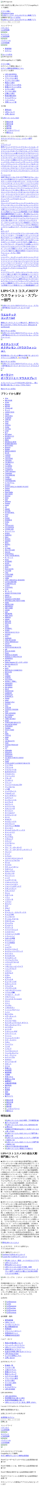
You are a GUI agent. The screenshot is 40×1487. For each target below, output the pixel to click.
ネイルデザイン (10, 98)
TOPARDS (9, 726)
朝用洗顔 (10, 214)
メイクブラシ (6, 272)
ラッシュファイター (12, 1038)
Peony (7, 653)
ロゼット (8, 1064)
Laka (6, 572)
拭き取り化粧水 (23, 216)
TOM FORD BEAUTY (13, 722)
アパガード (9, 780)
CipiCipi (7, 464)
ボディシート (11, 238)
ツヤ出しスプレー (22, 266)
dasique (7, 490)
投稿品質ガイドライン (13, 1349)
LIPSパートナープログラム (15, 1347)
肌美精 (7, 1090)
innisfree (7, 541)
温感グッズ (34, 285)
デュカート (9, 925)
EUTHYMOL (9, 512)
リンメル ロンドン (11, 1053)
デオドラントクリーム (9, 233)
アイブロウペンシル (8, 153)
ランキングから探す (12, 80)
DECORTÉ (9, 494)
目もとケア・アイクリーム (20, 227)
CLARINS (8, 466)
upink (7, 737)
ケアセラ (8, 856)
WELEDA (8, 752)
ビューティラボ (10, 981)
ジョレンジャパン (11, 882)
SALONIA (8, 679)
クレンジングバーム (11, 207)
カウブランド (10, 823)
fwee (6, 524)
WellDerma (8, 754)
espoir (7, 505)
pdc (6, 649)
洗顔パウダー (29, 212)
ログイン (8, 51)
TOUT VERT (9, 730)
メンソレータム (10, 1020)
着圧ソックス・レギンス (21, 248)
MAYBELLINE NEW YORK (15, 601)
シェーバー (31, 235)
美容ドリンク (9, 285)
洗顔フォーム (11, 212)
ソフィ (7, 897)
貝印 (6, 1092)
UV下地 (23, 177)
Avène (7, 427)
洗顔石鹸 (4, 214)
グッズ (3, 270)
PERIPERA (9, 658)
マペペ (7, 1001)
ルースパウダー (29, 192)
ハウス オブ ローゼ (12, 962)
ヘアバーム (11, 266)
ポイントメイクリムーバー (22, 209)
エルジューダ (10, 808)
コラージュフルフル (12, 860)
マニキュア (8, 168)
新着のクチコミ (10, 1372)
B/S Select (8, 434)
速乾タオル (23, 279)
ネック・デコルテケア (17, 244)
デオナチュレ (10, 921)
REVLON (8, 672)
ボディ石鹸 (28, 242)
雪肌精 (7, 1094)
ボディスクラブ (18, 242)
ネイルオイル (29, 246)
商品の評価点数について (14, 1343)
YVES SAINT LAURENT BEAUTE (17, 763)
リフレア (8, 1048)
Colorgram (8, 473)
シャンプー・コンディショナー (12, 257)
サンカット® (9, 873)
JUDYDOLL (9, 554)
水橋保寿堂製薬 (10, 1083)
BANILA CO (9, 436)
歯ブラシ (12, 251)
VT (6, 748)
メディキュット (10, 1016)
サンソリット (10, 875)
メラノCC (8, 1018)
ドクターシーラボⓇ (12, 934)
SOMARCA (9, 696)
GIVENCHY (9, 525)
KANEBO (8, 561)
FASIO (7, 518)
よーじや (8, 1029)
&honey (7, 404)
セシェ (7, 893)
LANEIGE (8, 576)
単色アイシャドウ (7, 147)
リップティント (24, 162)
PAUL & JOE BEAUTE (13, 647)
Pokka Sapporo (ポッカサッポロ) (16, 662)
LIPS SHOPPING (11, 74)
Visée (7, 743)
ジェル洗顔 (20, 212)
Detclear (7, 496)
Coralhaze (8, 479)
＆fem (7, 402)
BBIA (7, 440)
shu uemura (8, 687)
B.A (6, 432)
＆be (6, 398)
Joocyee (7, 552)
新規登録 (8, 48)
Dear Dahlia (9, 492)
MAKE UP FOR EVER (13, 593)
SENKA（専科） (11, 681)
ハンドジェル (9, 246)
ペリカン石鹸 (10, 992)
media (7, 602)
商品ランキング (10, 1374)
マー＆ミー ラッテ (12, 994)
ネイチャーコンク (11, 949)
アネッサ (8, 778)
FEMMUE (8, 520)
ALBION (8, 418)
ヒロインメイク (10, 984)
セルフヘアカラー (10, 268)
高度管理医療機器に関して (15, 1400)
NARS (7, 630)
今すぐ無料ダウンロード (10, 1456)
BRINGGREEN (10, 451)
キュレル (8, 834)
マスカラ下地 (29, 158)
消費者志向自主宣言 (12, 1335)
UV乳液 (8, 179)
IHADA (7, 539)
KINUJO (8, 565)
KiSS (6, 567)
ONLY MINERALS (11, 642)
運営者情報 (9, 1320)
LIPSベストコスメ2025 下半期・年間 (18, 1267)
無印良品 (8, 1085)
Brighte (7, 449)
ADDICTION (9, 412)
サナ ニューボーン (11, 867)
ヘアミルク (25, 261)
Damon (7, 488)
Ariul (6, 423)
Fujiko (7, 522)
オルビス (8, 819)
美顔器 (27, 285)
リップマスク (27, 225)
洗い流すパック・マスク (15, 220)
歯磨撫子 (8, 1081)
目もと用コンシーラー (24, 190)
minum (7, 619)
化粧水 (3, 216)
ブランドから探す (11, 78)
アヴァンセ (9, 767)
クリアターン (10, 843)
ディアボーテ (10, 917)
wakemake (8, 750)
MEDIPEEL (9, 606)
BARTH (8, 438)
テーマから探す (10, 91)
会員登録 (4, 1417)
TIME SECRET (10, 719)
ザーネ (7, 862)
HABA (7, 533)
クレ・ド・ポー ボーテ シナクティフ (18, 849)
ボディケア (5, 231)
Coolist (7, 477)
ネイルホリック (10, 958)
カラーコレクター (14, 177)
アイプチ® (9, 765)
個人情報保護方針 (11, 1327)
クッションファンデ (29, 184)
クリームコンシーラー (29, 188)
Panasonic (8, 645)
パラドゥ (8, 971)
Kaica (7, 559)
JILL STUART (10, 550)
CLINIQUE (9, 469)
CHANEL (8, 460)
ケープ (7, 854)
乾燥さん (8, 1068)
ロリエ (7, 1066)
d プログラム (9, 483)
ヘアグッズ (28, 281)
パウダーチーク (6, 166)
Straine (7, 698)
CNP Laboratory (10, 471)
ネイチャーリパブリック (14, 951)
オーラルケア (29, 251)
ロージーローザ (10, 1061)
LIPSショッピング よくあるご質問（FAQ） (21, 1402)
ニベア (7, 945)
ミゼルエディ (10, 1007)
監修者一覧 (9, 1365)
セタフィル (9, 895)
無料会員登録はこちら (15, 68)
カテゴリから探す (11, 76)
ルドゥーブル (10, 1057)
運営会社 (8, 110)
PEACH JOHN (10, 651)
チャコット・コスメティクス (15, 912)
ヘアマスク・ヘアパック (23, 264)
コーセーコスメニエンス (14, 858)
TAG (6, 706)
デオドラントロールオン (26, 233)
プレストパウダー (17, 192)
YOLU (7, 759)
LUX (6, 589)
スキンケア (5, 201)
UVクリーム (16, 179)
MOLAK (8, 621)
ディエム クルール (11, 919)
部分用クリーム (21, 238)
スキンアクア (10, 891)
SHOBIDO (8, 685)
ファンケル (9, 986)
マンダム (8, 1005)
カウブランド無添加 (12, 826)
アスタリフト (10, 774)
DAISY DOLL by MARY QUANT (16, 486)
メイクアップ (6, 145)
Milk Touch (9, 615)
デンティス (9, 927)
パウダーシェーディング (23, 196)
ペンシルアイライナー (24, 155)
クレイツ (8, 852)
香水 (19, 253)
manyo (7, 595)
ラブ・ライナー (10, 1040)
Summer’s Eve (9, 702)
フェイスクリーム (15, 218)
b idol (7, 431)
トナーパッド (34, 216)
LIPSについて (10, 112)
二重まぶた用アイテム (14, 274)
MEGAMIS (9, 608)
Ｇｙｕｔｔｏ (10, 531)
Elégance (8, 501)
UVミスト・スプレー (26, 181)
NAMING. (8, 628)
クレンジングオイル (18, 205)
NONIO (7, 634)
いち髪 (7, 789)
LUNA (7, 585)
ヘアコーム (15, 279)
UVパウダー (13, 181)
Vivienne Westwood (11, 745)
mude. (7, 625)
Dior (6, 499)
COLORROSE (10, 475)
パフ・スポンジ (16, 272)
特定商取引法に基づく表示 (15, 1398)
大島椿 (7, 1074)
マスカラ (20, 158)
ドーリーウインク (11, 929)
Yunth (7, 761)
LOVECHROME (11, 582)
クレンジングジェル (23, 203)
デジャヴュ (9, 923)
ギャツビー (9, 828)
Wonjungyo (9, 756)
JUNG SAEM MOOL (12, 555)
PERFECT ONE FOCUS (13, 656)
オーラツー (9, 810)
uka (6, 732)
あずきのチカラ (10, 772)
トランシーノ (10, 936)
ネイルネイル (10, 955)
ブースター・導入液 (21, 214)
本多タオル (9, 1077)
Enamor (7, 503)
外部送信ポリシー (11, 1333)
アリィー (8, 782)
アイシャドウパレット (22, 147)
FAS (6, 516)
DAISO (7, 485)
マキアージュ (10, 997)
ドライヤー (31, 279)
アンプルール (10, 787)
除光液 (24, 274)
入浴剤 (27, 244)
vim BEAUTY (10, 741)
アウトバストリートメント (22, 259)
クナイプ (8, 841)
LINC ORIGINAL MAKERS (15, 580)
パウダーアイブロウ (16, 151)
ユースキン (9, 1027)
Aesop (7, 414)
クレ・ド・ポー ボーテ (13, 847)
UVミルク (31, 179)
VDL (6, 739)
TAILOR (8, 707)
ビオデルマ (9, 973)
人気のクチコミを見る (13, 85)
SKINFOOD (9, 691)
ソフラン (8, 901)
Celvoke (7, 457)
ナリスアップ (10, 940)
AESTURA (9, 416)
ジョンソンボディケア (13, 886)
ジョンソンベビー (11, 884)
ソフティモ (9, 899)
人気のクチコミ (10, 1370)
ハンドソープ (19, 246)
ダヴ (6, 906)
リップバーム (25, 160)
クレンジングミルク (8, 203)
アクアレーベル (10, 769)
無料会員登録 (24, 1456)
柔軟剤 (9, 283)
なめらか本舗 (10, 938)
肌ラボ (7, 1087)
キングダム (9, 836)
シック (7, 878)
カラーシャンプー (30, 257)
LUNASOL (9, 587)
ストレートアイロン (16, 281)
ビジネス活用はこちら (13, 1355)
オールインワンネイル (19, 171)
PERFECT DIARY (11, 655)
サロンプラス (10, 871)
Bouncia (7, 447)
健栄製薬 (8, 1072)
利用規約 (8, 1329)
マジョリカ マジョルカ (13, 999)
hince (6, 537)
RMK (7, 674)
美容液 (6, 218)
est (6, 507)
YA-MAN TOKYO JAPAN (14, 758)
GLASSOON (9, 527)
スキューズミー (10, 888)
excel (6, 514)
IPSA (7, 542)
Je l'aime (7, 548)
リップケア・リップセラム (12, 225)
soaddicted (8, 693)
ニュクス (8, 947)
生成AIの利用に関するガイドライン (18, 1351)
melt (6, 612)
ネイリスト (9, 953)
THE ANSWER (10, 713)
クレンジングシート (26, 207)
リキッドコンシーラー (12, 188)
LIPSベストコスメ (11, 1263)
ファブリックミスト (19, 283)
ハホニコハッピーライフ (14, 966)
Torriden (7, 728)
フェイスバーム (28, 218)
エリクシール (10, 806)
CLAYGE (8, 468)
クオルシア (9, 839)
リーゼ (7, 1046)
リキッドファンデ (15, 184)
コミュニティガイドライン (15, 1345)
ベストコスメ (10, 100)
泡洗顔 (36, 212)
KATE (7, 563)
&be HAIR (8, 400)
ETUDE (7, 511)
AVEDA (8, 425)
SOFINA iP (9, 694)
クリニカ (8, 845)
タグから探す (10, 89)
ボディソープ (7, 242)
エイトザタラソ (10, 795)
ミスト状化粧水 (11, 216)
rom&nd (7, 676)
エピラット (9, 804)
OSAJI (7, 643)
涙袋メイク (16, 160)
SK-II (7, 689)
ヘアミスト (33, 261)
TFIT (6, 711)
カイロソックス (10, 821)
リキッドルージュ (12, 162)
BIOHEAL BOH (10, 442)
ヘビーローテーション (13, 990)
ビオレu (8, 977)
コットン (30, 274)
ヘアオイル (16, 261)
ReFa (6, 668)
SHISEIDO (9, 683)
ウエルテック (10, 793)
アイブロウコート (30, 153)
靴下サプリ (9, 1096)
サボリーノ (9, 869)
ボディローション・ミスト (11, 240)
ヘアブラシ (6, 279)
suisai (7, 700)
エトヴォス (9, 802)
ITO (6, 546)
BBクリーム (28, 186)
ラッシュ (8, 1035)
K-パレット (9, 557)
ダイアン (8, 904)
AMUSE (8, 419)
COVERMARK (10, 481)
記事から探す (10, 93)
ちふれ (7, 910)
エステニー (9, 798)
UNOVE (8, 735)
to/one (7, 720)
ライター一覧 (10, 1367)
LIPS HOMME (10, 1389)
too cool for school (11, 724)
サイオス (8, 865)
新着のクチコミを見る (13, 87)
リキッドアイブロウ (31, 151)
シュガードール (10, 880)
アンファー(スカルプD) (13, 785)
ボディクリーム (33, 238)
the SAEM (8, 717)
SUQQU (8, 704)
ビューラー (26, 272)
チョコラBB (9, 914)
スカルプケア (22, 268)
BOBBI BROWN (11, 444)
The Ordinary (9, 715)
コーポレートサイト (12, 1324)
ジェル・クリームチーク (21, 166)
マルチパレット (19, 199)
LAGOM (8, 571)
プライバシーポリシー (13, 1331)
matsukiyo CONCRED (12, 599)
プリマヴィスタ (10, 988)
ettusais (7, 509)
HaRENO (8, 535)
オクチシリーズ (10, 815)
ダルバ (7, 908)
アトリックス (10, 776)
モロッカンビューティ (13, 1025)
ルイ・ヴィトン (10, 1055)
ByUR (7, 453)
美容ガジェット (19, 285)
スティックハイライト (29, 194)
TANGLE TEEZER (11, 709)
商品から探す (10, 83)
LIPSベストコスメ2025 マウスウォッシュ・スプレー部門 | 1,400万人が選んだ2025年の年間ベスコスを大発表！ (21, 1271)
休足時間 (8, 1070)
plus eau (7, 660)
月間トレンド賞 (10, 102)
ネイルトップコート (19, 168)
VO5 (6, 746)
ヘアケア (4, 255)
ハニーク (8, 964)
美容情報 (8, 1385)
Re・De (7, 666)
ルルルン (8, 1059)
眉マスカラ (20, 153)
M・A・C (8, 591)
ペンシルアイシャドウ (24, 149)
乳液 (2, 218)
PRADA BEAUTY (11, 664)
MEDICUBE (9, 604)
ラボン (7, 1042)
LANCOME (9, 574)
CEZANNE (9, 458)
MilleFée (8, 617)
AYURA (8, 429)
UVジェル (24, 179)
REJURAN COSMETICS (13, 670)
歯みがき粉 (20, 251)
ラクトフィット (10, 1033)
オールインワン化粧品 (20, 222)
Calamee (8, 455)
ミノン (7, 1012)
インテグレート (10, 791)
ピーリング (28, 220)
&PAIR (7, 406)
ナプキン (30, 283)
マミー (7, 1003)
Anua (7, 421)
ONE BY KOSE (10, 640)
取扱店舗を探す (10, 96)
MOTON (8, 623)
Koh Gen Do (9, 569)
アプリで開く (6, 11)
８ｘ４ (7, 410)
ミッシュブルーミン (12, 1010)
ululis (6, 733)
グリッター (13, 158)
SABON (8, 677)
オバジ (7, 817)
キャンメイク (10, 832)
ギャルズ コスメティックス (15, 830)
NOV (7, 636)
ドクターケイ (10, 932)
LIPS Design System (11, 1354)
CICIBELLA (9, 462)
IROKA (7, 544)
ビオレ (7, 975)
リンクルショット (11, 1051)
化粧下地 (4, 177)
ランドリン (9, 1044)
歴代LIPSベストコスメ (13, 1265)
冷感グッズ (23, 235)
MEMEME (8, 614)
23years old (8, 408)
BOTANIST (9, 445)
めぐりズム (9, 1014)
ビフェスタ (9, 979)
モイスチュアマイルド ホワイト (16, 1023)
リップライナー (21, 164)
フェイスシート (16, 277)
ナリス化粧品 (10, 942)
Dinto (7, 498)
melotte (7, 610)
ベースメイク (6, 175)
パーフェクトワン (11, 960)
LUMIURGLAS (10, 584)
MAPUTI (8, 597)
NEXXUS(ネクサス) (12, 632)
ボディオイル (25, 240)
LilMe (7, 578)
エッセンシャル (10, 800)
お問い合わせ (10, 114)
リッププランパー (9, 164)
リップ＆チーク (33, 164)
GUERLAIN (9, 529)
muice (7, 626)
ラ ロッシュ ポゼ (11, 1031)
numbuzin (8, 638)
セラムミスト (34, 214)
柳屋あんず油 (10, 1079)
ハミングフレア (10, 968)
